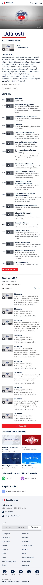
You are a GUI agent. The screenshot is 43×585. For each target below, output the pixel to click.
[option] (8, 527)
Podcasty (5, 549)
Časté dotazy (26, 561)
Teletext (5, 545)
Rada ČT (25, 549)
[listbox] (21, 527)
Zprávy (15, 88)
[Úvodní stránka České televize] (10, 500)
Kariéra (24, 553)
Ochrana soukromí (13, 582)
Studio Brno (26, 541)
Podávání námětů (28, 557)
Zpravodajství (6, 88)
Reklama (25, 538)
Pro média (25, 534)
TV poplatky (6, 541)
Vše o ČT (4, 565)
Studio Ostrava (27, 545)
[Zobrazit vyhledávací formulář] (31, 3)
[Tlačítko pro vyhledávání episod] (35, 288)
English (4, 582)
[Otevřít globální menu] (40, 3)
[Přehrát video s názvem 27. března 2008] (21, 18)
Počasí (4, 553)
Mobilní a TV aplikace (9, 561)
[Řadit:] (39, 288)
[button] (21, 17)
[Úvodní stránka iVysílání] (7, 3)
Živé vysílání (6, 538)
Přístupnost (25, 582)
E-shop (4, 557)
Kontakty (25, 565)
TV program (6, 534)
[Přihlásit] (36, 3)
